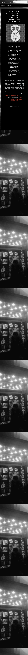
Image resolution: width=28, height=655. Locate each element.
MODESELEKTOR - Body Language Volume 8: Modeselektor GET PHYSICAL (14, 16)
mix (17, 99)
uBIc (21, 97)
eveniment (13, 99)
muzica (20, 99)
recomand (13, 100)
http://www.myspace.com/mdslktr (12, 95)
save (17, 100)
